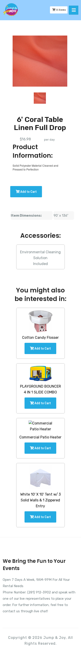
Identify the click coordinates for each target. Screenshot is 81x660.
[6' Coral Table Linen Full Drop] (40, 98)
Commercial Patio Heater (40, 437)
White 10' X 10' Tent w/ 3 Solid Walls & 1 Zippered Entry (40, 500)
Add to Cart (28, 192)
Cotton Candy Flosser (40, 337)
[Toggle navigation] (73, 10)
